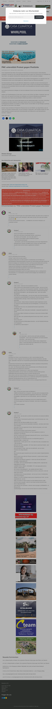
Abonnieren (39, 17)
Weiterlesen (26, 21)
